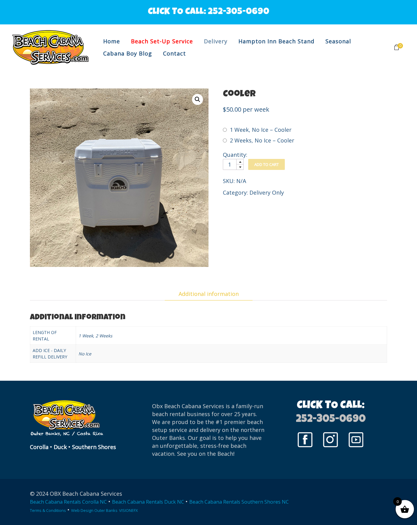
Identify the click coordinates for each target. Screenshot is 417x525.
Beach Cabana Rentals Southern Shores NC (239, 501)
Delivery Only (266, 192)
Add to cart (266, 164)
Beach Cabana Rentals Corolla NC (68, 501)
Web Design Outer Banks (94, 510)
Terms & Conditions (48, 510)
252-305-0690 (238, 12)
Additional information (209, 293)
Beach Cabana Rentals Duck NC (148, 501)
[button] (197, 99)
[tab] (209, 293)
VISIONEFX (128, 510)
